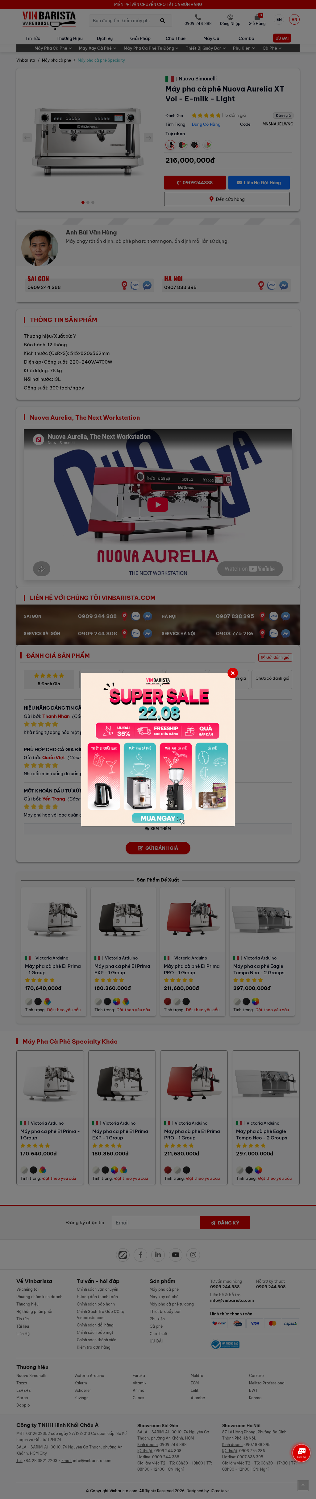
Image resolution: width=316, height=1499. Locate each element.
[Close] (232, 673)
